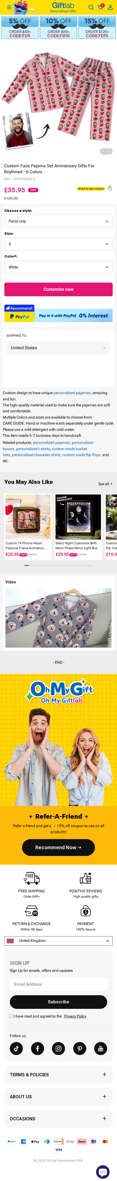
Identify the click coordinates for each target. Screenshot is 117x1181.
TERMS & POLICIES (29, 1074)
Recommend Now (55, 847)
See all (103, 484)
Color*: (10, 256)
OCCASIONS (22, 1118)
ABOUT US (21, 1096)
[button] (6, 516)
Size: (8, 234)
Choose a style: (18, 211)
